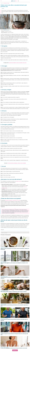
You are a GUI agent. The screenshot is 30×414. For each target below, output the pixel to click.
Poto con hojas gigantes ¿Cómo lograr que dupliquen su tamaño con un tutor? (14, 263)
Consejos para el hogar (4, 247)
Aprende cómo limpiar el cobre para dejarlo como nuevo (17, 62)
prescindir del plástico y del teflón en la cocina (12, 200)
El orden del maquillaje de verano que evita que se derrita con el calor (14, 348)
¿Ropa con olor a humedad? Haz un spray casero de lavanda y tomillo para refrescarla (15, 249)
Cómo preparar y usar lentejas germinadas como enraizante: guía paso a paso (14, 305)
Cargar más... (15, 350)
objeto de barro (18, 181)
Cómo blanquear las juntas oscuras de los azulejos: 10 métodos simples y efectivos (15, 278)
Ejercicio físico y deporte (4, 318)
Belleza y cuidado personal (4, 347)
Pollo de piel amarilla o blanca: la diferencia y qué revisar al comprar (14, 291)
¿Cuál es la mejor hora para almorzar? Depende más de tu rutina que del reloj (14, 334)
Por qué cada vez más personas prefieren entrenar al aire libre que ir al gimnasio (14, 320)
